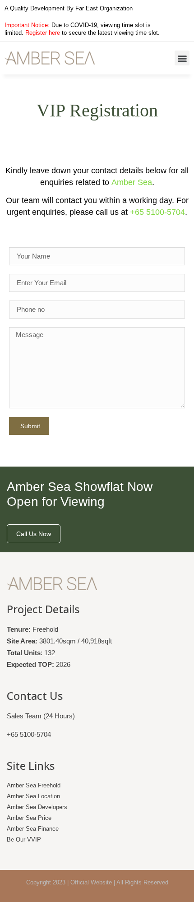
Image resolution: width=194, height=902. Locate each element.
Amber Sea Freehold (33, 785)
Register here (42, 32)
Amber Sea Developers (37, 807)
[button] (182, 58)
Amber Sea (131, 182)
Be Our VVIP (24, 839)
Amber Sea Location (33, 796)
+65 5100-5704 (157, 212)
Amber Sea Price (29, 817)
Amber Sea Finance (33, 828)
